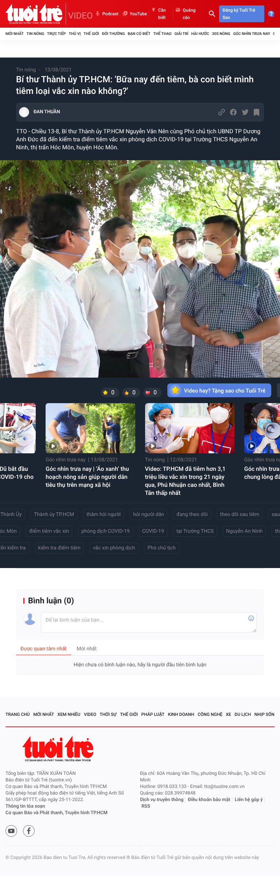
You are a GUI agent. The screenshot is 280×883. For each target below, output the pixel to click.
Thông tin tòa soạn (25, 806)
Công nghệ (210, 714)
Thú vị (75, 33)
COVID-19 (153, 531)
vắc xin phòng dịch (114, 548)
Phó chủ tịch (161, 548)
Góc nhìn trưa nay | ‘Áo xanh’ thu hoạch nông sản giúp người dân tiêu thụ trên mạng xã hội (87, 476)
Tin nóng (35, 33)
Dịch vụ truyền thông (161, 800)
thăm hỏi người (103, 514)
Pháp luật (153, 714)
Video (90, 714)
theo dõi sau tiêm (240, 514)
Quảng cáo (189, 14)
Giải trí (181, 33)
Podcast (110, 13)
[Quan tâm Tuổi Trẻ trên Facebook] (29, 831)
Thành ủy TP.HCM (54, 514)
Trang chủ (17, 714)
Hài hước (200, 33)
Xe (228, 714)
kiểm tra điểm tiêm (59, 548)
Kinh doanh (181, 714)
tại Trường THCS (195, 531)
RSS (145, 806)
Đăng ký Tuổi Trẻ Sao (239, 14)
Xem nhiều (69, 714)
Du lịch (242, 714)
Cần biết (162, 14)
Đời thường (113, 33)
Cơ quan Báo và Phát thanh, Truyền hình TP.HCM (56, 813)
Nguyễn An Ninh (244, 531)
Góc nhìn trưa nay (251, 33)
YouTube (138, 13)
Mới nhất (14, 33)
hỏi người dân (148, 514)
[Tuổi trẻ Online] (58, 749)
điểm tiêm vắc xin (49, 531)
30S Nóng (221, 33)
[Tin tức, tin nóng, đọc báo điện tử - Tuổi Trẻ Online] (35, 14)
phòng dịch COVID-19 (105, 531)
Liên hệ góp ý (249, 800)
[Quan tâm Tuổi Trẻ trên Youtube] (11, 831)
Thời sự (108, 714)
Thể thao (162, 33)
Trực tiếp (56, 33)
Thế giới (91, 33)
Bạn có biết (139, 33)
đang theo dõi (191, 514)
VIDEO (80, 16)
